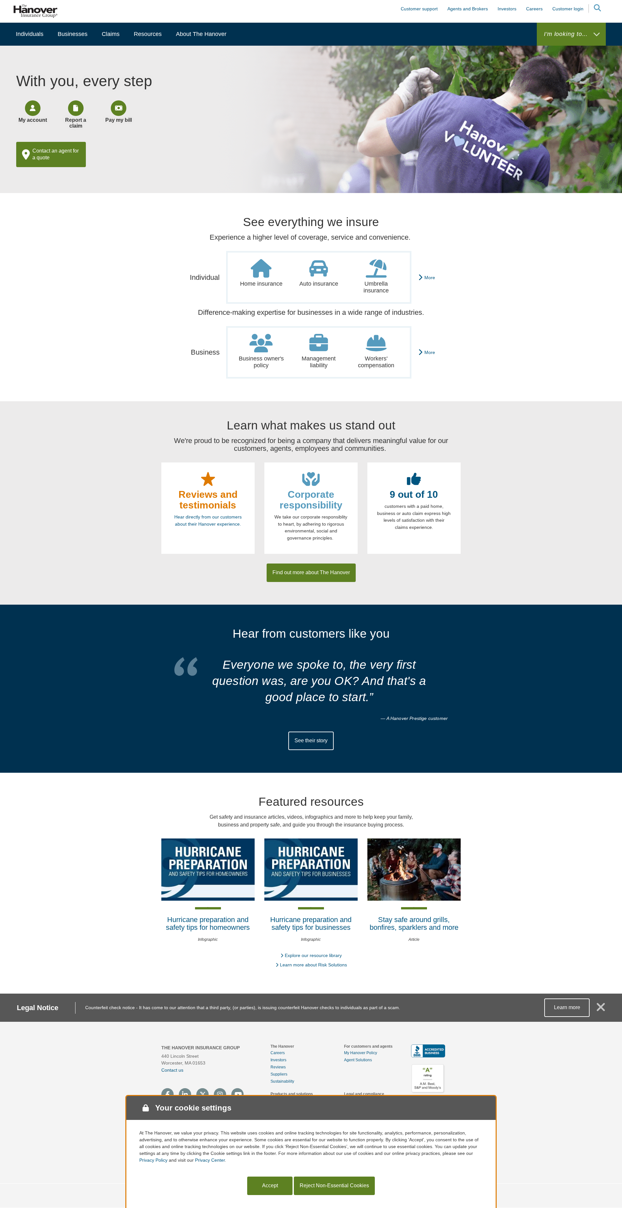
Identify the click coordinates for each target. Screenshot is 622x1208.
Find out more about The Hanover (311, 572)
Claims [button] (111, 34)
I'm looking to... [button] (567, 34)
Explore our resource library (313, 955)
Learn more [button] (567, 1007)
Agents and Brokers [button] (467, 8)
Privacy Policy (153, 1160)
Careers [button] (534, 8)
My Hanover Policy (360, 1053)
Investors (507, 8)
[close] (601, 1009)
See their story (311, 740)
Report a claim (75, 123)
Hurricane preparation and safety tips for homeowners (208, 923)
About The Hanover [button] (201, 34)
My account (32, 120)
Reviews (278, 1067)
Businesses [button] (72, 34)
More (429, 277)
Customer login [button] (567, 8)
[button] (597, 8)
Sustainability (282, 1081)
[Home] (36, 10)
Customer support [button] (419, 8)
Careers (278, 1053)
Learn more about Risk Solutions (313, 964)
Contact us (172, 1070)
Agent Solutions (358, 1060)
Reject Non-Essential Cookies (334, 1185)
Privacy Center (210, 1160)
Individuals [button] (29, 34)
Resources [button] (148, 34)
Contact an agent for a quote (55, 154)
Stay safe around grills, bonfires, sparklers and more (414, 923)
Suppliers (279, 1074)
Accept (270, 1185)
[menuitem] (30, 34)
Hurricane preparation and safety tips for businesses (310, 923)
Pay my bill (118, 120)
